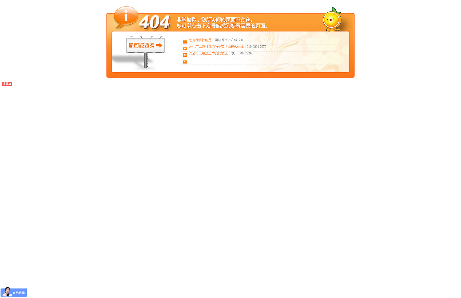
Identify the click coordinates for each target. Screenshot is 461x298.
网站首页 (221, 40)
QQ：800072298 (242, 53)
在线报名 (237, 40)
